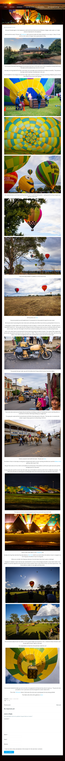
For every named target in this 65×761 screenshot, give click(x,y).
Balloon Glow (58, 461)
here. (37, 317)
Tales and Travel (30, 7)
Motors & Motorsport (53, 7)
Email (5, 739)
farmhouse (23, 34)
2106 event (18, 692)
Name (6, 734)
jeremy (6, 27)
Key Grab (31, 555)
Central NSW (15, 698)
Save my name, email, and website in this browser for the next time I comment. (23, 749)
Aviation (11, 698)
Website (6, 744)
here (45, 459)
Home (5, 7)
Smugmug (39, 552)
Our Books (19, 7)
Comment (6, 719)
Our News (12, 7)
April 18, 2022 (12, 27)
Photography (41, 7)
